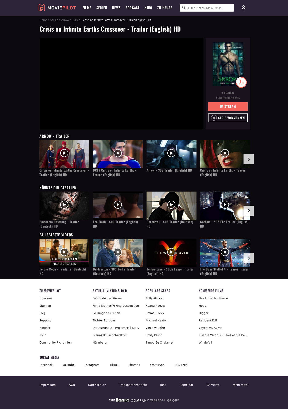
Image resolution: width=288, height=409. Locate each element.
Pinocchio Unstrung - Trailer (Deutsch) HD (59, 224)
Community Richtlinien (55, 342)
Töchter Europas (104, 320)
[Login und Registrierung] (243, 8)
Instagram (92, 365)
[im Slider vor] (249, 159)
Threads (134, 365)
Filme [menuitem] (86, 7)
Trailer (76, 20)
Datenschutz (97, 385)
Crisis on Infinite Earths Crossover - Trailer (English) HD (64, 172)
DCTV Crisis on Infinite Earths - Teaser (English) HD (114, 172)
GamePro (213, 385)
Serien (54, 20)
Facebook (45, 365)
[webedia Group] (144, 401)
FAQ (42, 313)
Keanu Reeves (156, 306)
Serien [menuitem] (101, 7)
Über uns (45, 298)
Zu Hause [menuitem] (164, 7)
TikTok (114, 365)
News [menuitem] (116, 7)
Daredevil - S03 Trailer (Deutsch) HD (170, 224)
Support (45, 320)
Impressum (47, 385)
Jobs (163, 385)
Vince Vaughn (155, 328)
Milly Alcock (154, 298)
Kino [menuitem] (148, 7)
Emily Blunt (154, 335)
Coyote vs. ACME (210, 328)
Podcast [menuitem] (133, 7)
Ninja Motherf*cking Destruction (116, 306)
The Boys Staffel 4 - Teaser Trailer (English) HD (224, 271)
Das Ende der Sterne (107, 298)
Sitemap (45, 306)
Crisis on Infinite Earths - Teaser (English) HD (222, 172)
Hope (202, 306)
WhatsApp (157, 365)
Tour (42, 335)
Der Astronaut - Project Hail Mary (116, 328)
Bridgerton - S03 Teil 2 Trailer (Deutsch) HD (114, 271)
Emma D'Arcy (155, 313)
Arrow (65, 20)
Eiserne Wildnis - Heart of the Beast (224, 335)
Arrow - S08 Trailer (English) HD (169, 170)
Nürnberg (100, 342)
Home (43, 20)
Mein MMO (241, 385)
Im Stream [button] (228, 106)
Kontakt (44, 328)
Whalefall (205, 342)
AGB (72, 385)
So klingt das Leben (106, 313)
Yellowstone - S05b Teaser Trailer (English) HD (170, 271)
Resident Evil (208, 320)
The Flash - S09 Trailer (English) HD (115, 224)
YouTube (69, 365)
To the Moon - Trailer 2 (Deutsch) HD (62, 271)
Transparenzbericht (133, 385)
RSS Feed (181, 365)
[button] (228, 117)
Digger (204, 313)
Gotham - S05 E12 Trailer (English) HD (224, 224)
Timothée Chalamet (159, 342)
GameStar (186, 385)
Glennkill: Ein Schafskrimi (110, 335)
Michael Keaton (157, 320)
